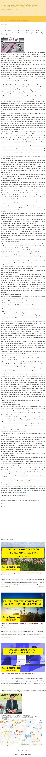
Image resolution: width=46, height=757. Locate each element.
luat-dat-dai (36, 500)
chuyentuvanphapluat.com (22, 495)
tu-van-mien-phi (32, 501)
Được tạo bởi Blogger (23, 750)
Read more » (42, 586)
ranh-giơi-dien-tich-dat (24, 501)
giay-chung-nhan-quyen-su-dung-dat (25, 500)
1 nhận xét (7, 637)
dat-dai (15, 500)
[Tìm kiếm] (41, 2)
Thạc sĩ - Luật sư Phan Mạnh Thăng (12, 2)
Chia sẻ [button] (2, 503)
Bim (26, 752)
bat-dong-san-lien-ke (8, 500)
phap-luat (7, 501)
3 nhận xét (7, 586)
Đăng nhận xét (8, 685)
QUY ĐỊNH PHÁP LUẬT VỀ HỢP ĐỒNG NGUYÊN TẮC (18, 674)
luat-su (3, 501)
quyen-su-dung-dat (14, 501)
